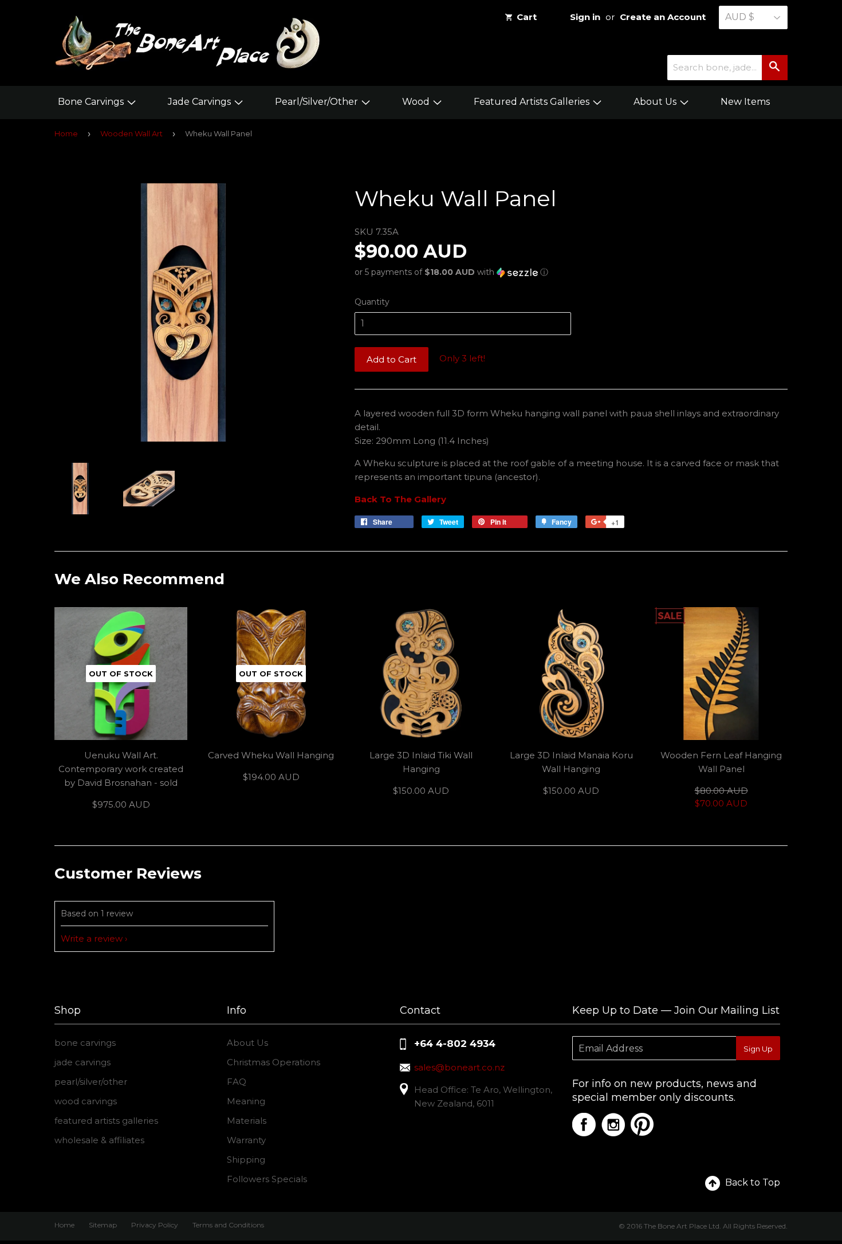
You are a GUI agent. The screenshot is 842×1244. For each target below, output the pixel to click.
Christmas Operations (273, 1062)
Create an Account (663, 16)
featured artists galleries (106, 1120)
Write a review (92, 938)
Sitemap (103, 1225)
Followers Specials (267, 1179)
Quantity (372, 302)
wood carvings (85, 1101)
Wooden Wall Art (131, 133)
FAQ (236, 1081)
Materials (246, 1120)
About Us (656, 101)
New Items (745, 101)
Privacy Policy (154, 1225)
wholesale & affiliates (99, 1140)
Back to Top (752, 1182)
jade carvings (82, 1062)
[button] (571, 272)
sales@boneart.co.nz (459, 1067)
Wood (417, 101)
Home (66, 133)
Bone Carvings (92, 101)
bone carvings (85, 1042)
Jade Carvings (200, 101)
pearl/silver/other (90, 1081)
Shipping (246, 1159)
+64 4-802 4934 (454, 1043)
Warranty (246, 1140)
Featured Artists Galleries (533, 101)
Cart (527, 16)
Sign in (585, 16)
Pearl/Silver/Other (317, 101)
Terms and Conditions (228, 1225)
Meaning (246, 1101)
